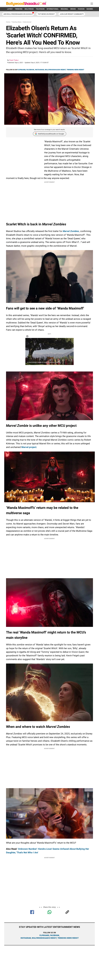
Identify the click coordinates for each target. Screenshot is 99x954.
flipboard (44, 935)
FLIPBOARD (21, 70)
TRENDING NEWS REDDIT (75, 70)
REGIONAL (64, 9)
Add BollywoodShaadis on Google (51, 134)
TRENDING (18, 9)
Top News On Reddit (46, 14)
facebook (54, 935)
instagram (26, 938)
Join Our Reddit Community (72, 14)
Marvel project (28, 447)
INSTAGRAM (39, 70)
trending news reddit (68, 938)
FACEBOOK (30, 70)
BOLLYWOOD (29, 9)
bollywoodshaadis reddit (44, 938)
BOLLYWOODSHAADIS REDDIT (55, 70)
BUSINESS (90, 9)
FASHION (81, 9)
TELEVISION (40, 9)
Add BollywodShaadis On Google (18, 14)
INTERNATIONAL (53, 9)
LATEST (10, 9)
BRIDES (73, 9)
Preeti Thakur (13, 60)
